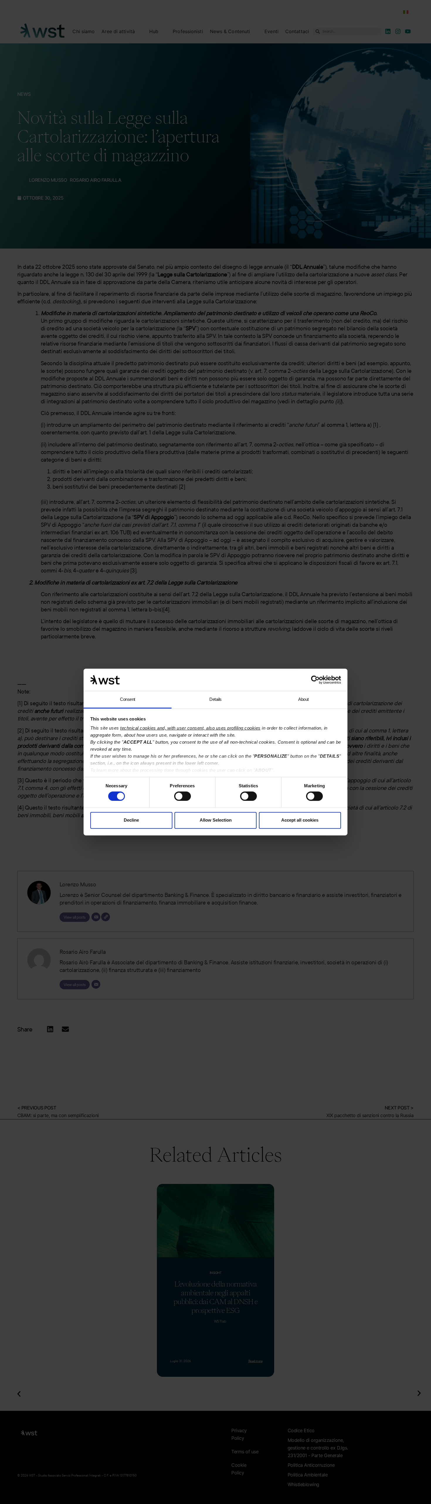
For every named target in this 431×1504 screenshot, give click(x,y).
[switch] (182, 796)
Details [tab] (215, 699)
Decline (131, 820)
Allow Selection (216, 820)
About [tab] (303, 699)
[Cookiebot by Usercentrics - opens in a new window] (315, 679)
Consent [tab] (127, 699)
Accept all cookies (299, 820)
